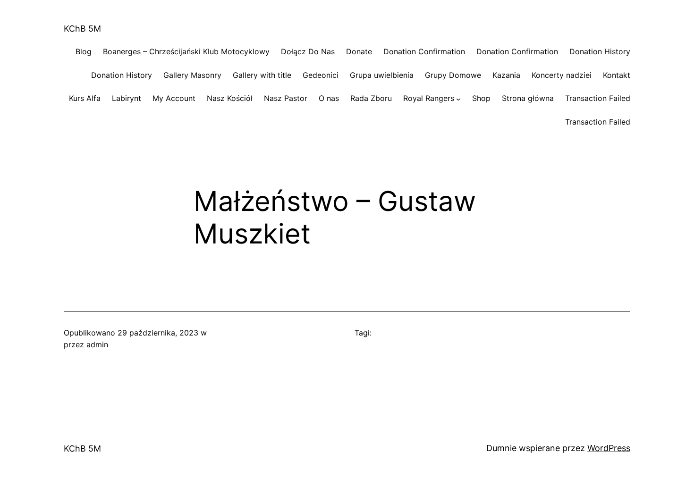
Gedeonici (321, 75)
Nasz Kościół (230, 98)
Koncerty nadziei (562, 75)
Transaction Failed (597, 98)
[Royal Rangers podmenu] (458, 98)
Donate (359, 51)
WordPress (608, 448)
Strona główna (528, 98)
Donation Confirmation (424, 51)
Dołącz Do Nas (308, 51)
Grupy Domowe (453, 75)
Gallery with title (262, 75)
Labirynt (126, 98)
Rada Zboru (371, 98)
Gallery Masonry (192, 75)
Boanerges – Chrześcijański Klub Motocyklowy (186, 51)
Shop (481, 98)
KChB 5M (82, 29)
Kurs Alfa (85, 98)
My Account (173, 98)
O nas (329, 98)
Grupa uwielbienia (382, 75)
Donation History (599, 51)
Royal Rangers (428, 98)
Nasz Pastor (285, 98)
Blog (84, 51)
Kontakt (616, 75)
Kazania (506, 75)
